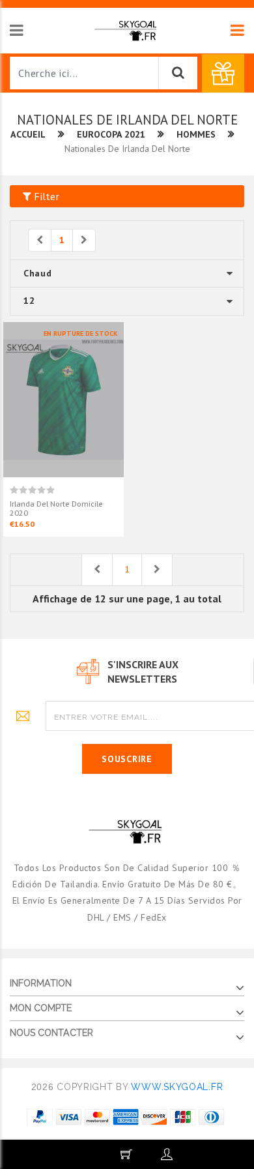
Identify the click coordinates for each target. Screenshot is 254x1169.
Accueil (28, 134)
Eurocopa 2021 (111, 134)
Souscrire (127, 759)
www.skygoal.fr (177, 1087)
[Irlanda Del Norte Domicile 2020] (63, 398)
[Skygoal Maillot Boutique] (126, 30)
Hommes (196, 134)
